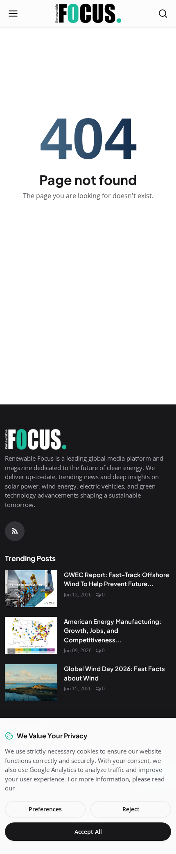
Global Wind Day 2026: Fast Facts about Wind (114, 673)
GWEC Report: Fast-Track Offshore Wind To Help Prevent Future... (116, 579)
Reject (131, 809)
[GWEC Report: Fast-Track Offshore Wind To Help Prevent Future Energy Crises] (31, 588)
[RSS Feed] (15, 531)
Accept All (88, 832)
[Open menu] (13, 13)
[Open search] (163, 13)
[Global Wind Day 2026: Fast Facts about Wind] (31, 682)
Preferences (45, 809)
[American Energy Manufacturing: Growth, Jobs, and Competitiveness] (31, 635)
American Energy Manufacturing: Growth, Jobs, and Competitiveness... (112, 630)
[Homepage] (88, 13)
